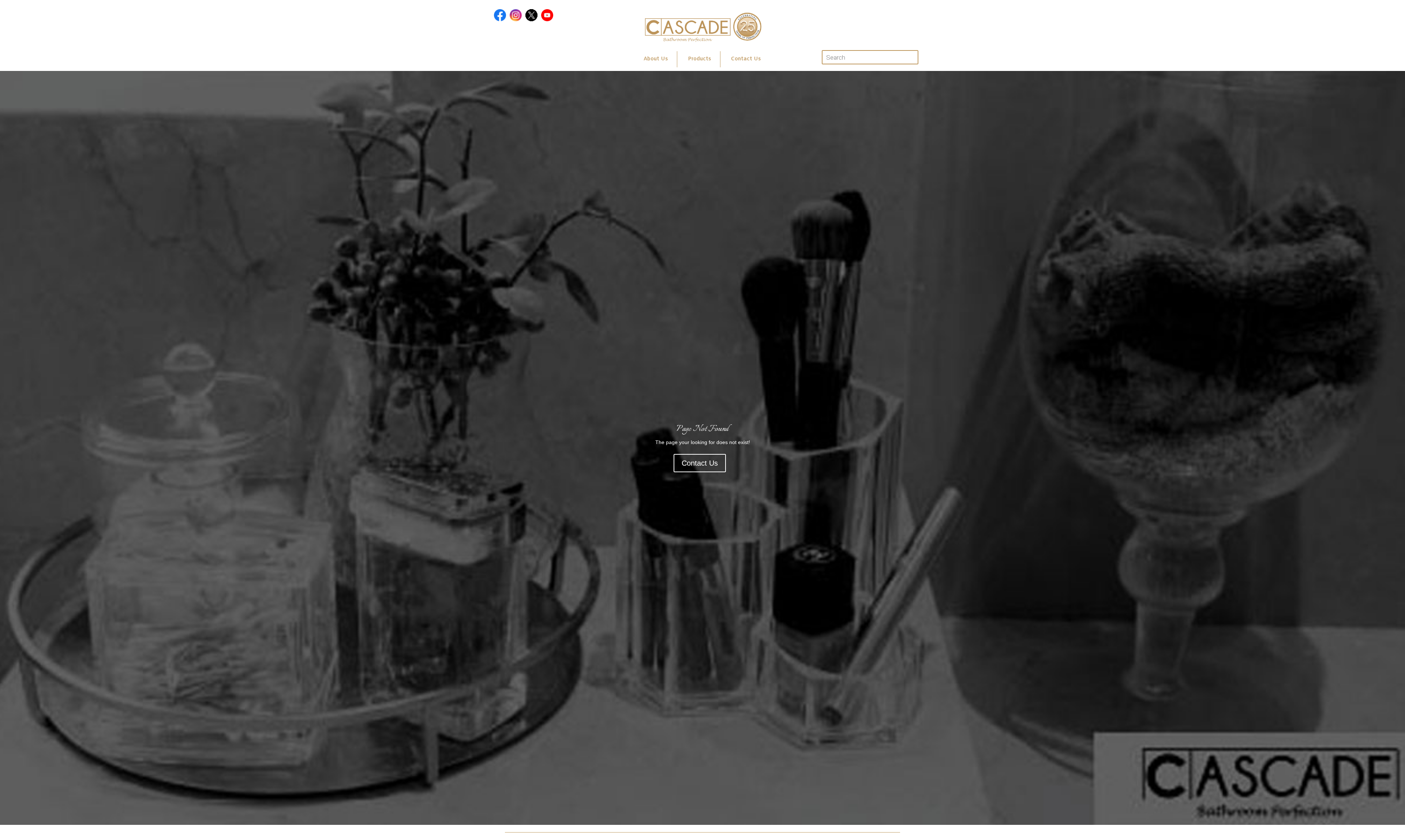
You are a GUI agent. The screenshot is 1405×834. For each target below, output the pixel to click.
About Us (656, 59)
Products (699, 59)
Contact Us (746, 59)
